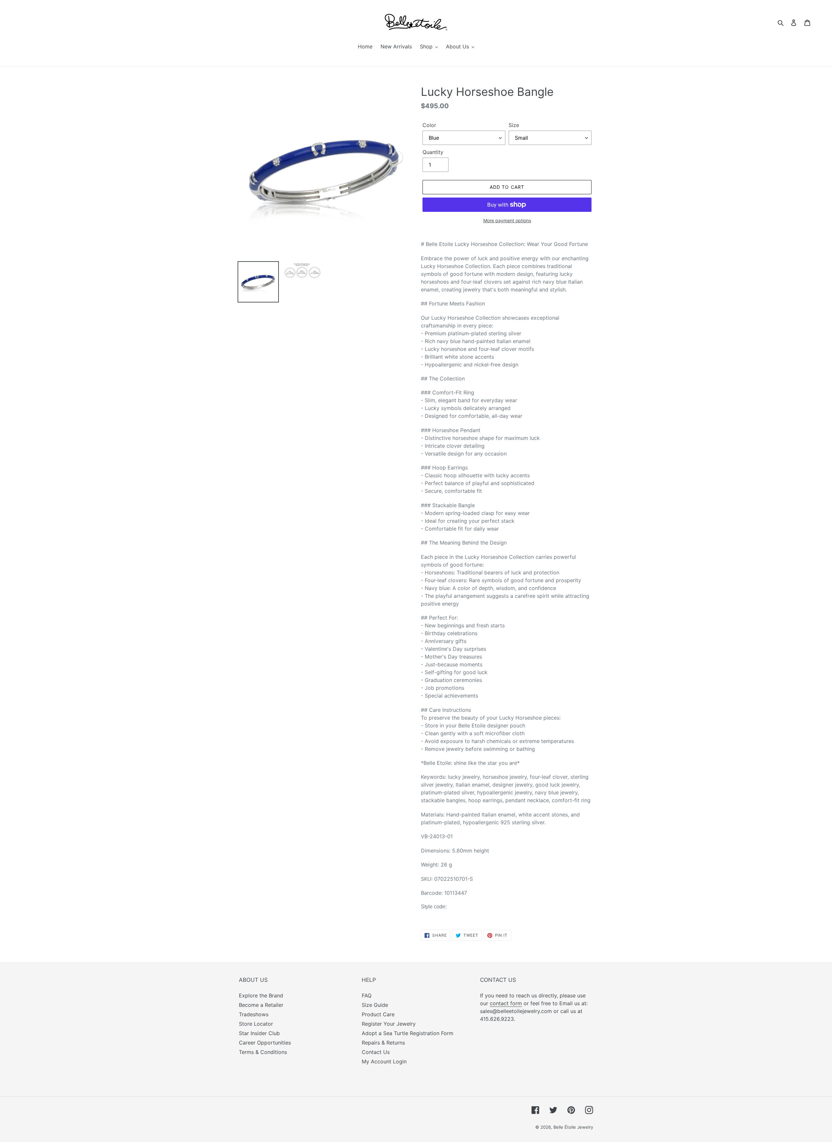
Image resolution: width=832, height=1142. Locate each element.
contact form (506, 1003)
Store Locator (256, 1023)
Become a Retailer (261, 1005)
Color (429, 125)
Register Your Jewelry (389, 1023)
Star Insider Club (259, 1033)
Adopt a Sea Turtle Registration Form (407, 1033)
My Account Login (384, 1061)
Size (514, 125)
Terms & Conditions (263, 1052)
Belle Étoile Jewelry (573, 1127)
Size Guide (375, 1005)
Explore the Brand (261, 995)
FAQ (366, 995)
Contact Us (376, 1052)
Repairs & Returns (383, 1042)
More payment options (507, 220)
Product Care (378, 1014)
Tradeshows (253, 1014)
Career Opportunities (265, 1042)
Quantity (432, 152)
